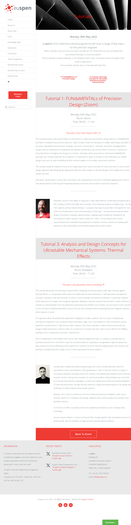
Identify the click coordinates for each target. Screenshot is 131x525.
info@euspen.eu (100, 477)
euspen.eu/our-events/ (62, 455)
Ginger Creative (87, 499)
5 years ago (56, 458)
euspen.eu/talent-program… (64, 467)
